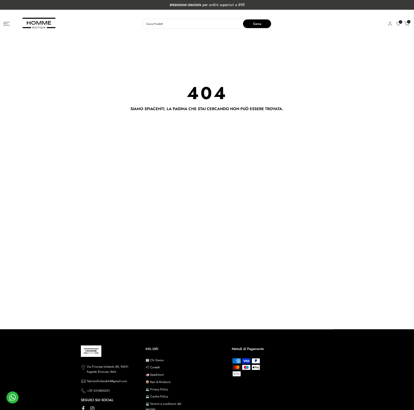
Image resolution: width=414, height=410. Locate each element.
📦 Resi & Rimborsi (158, 382)
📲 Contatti (153, 367)
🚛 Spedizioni (155, 374)
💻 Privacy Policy (157, 389)
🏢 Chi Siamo (155, 360)
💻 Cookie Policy (157, 396)
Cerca (257, 24)
